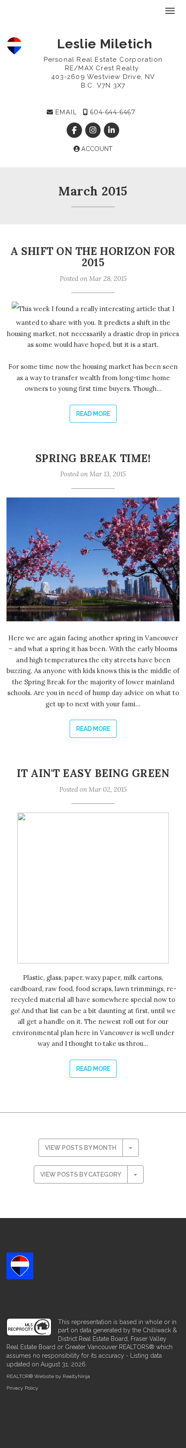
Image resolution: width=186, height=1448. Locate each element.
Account (96, 148)
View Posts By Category (80, 1174)
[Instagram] (93, 130)
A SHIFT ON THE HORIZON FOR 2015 (92, 257)
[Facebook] (75, 130)
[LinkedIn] (111, 130)
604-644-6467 (111, 112)
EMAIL (65, 112)
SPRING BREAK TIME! (93, 458)
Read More (93, 413)
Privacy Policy (22, 1388)
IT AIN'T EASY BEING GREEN (93, 773)
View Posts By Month (80, 1147)
